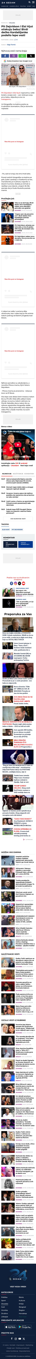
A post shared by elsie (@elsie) (18, 164)
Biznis (21, 1297)
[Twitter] (19, 583)
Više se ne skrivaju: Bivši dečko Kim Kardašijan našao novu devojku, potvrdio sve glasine (24, 205)
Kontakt (12, 1345)
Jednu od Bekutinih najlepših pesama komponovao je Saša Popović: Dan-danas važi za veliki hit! (25, 1242)
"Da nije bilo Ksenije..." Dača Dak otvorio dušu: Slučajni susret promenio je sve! (25, 1230)
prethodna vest (22, 588)
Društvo (4, 1313)
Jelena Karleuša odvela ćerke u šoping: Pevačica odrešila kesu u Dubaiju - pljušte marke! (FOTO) (25, 943)
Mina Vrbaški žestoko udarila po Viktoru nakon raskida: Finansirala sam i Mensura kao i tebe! (24, 931)
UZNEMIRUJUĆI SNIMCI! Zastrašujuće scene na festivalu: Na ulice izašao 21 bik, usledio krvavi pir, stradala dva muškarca (25, 919)
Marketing (29, 1345)
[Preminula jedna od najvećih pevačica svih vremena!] (8, 1184)
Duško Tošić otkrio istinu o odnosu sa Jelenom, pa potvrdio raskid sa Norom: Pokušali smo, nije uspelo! (24, 1135)
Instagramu (6, 99)
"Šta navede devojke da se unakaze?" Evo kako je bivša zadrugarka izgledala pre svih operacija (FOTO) (25, 1039)
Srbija (21, 1304)
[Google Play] (25, 1327)
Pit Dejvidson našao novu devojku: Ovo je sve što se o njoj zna (25, 238)
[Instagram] (15, 583)
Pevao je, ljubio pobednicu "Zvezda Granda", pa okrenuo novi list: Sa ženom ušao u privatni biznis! (25, 1123)
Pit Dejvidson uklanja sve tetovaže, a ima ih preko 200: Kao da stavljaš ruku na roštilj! (24, 228)
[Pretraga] (29, 2)
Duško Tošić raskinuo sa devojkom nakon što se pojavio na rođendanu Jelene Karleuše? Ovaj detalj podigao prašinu (25, 961)
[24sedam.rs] (8, 2)
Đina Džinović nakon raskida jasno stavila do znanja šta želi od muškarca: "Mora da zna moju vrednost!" (25, 1087)
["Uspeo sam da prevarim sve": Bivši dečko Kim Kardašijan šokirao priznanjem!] (7, 217)
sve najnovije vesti (18, 519)
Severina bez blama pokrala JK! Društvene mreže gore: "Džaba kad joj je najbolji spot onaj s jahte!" (25, 1027)
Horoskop (23, 1313)
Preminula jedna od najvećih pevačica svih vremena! (24, 1181)
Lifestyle (4, 1317)
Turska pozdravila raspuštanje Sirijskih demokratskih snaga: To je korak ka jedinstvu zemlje (25, 883)
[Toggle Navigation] (33, 2)
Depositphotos (24, 1351)
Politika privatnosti (22, 1348)
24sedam (15, 465)
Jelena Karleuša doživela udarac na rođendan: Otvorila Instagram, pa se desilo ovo (25, 1170)
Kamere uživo (14, 6)
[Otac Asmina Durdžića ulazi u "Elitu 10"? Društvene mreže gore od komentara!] (8, 1052)
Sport (29, 6)
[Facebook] (11, 583)
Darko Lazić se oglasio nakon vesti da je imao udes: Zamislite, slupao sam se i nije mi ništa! (25, 1218)
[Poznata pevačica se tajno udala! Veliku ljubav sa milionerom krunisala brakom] (8, 986)
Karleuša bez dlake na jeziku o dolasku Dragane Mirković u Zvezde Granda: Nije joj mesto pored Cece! (24, 1158)
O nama (6, 1345)
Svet (17, 865)
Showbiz (12, 23)
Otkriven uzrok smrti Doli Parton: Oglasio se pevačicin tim (25, 894)
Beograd (22, 1307)
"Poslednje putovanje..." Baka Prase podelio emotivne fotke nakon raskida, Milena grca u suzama (25, 973)
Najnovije (4, 6)
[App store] (10, 1327)
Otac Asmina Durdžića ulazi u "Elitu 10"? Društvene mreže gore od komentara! (24, 1051)
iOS (16, 463)
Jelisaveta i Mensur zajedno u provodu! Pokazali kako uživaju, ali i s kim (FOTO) (24, 871)
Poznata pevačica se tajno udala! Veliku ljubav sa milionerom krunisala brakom (24, 985)
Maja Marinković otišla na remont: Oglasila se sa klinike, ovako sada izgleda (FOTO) (24, 1075)
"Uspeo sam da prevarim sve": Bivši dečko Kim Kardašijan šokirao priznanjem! (24, 216)
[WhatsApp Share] (22, 56)
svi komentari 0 (10, 544)
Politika (23, 6)
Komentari (29, 474)
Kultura (22, 1300)
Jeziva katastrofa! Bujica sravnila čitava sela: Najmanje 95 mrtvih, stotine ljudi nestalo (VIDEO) (19, 481)
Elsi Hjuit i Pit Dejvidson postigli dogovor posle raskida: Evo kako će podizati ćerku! (25, 592)
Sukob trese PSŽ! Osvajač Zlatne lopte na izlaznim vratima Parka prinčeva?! (19, 511)
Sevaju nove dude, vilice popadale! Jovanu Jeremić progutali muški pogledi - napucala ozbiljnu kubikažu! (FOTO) (25, 1146)
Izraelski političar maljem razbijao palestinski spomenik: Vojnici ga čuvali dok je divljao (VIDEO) (25, 859)
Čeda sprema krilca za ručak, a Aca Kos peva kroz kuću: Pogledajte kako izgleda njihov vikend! (24, 997)
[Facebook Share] (5, 56)
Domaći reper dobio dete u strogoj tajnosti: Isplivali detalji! (19, 488)
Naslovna (4, 23)
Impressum (20, 1345)
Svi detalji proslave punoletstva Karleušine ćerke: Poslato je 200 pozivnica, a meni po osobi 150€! (25, 1099)
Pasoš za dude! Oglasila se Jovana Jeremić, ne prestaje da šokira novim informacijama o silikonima (25, 1063)
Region (22, 1310)
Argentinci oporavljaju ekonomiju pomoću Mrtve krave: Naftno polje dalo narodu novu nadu (25, 907)
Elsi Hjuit (16, 93)
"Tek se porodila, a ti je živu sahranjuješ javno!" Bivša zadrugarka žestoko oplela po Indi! (24, 603)
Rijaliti (18, 936)
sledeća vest (21, 599)
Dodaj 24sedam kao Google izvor (19, 61)
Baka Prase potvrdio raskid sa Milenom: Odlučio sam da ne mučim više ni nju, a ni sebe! (24, 1009)
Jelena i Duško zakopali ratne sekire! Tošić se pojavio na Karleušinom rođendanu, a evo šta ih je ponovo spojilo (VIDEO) (25, 1206)
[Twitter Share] (31, 56)
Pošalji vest (11, 1348)
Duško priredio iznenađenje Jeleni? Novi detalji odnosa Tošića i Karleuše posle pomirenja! (24, 1194)
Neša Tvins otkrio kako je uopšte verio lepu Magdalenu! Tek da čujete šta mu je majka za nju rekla (25, 1254)
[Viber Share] (14, 56)
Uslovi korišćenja (12, 1351)
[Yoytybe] (19, 1339)
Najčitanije (18, 474)
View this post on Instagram (14, 141)
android (24, 463)
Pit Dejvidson (6, 93)
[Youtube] (23, 583)
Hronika (4, 1310)
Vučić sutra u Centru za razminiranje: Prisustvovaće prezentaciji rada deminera (20, 503)
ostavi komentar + (25, 543)
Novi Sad (22, 1317)
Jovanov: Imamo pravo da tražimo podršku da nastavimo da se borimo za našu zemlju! (20, 495)
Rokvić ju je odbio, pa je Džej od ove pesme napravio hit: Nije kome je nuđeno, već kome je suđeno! (25, 1111)
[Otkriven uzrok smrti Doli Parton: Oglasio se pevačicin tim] (8, 896)
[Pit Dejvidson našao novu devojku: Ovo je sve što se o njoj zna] (7, 240)
